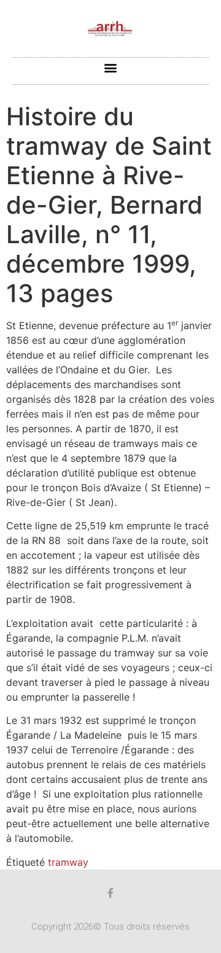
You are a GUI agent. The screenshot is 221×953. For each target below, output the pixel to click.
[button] (111, 68)
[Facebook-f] (110, 893)
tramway (68, 862)
